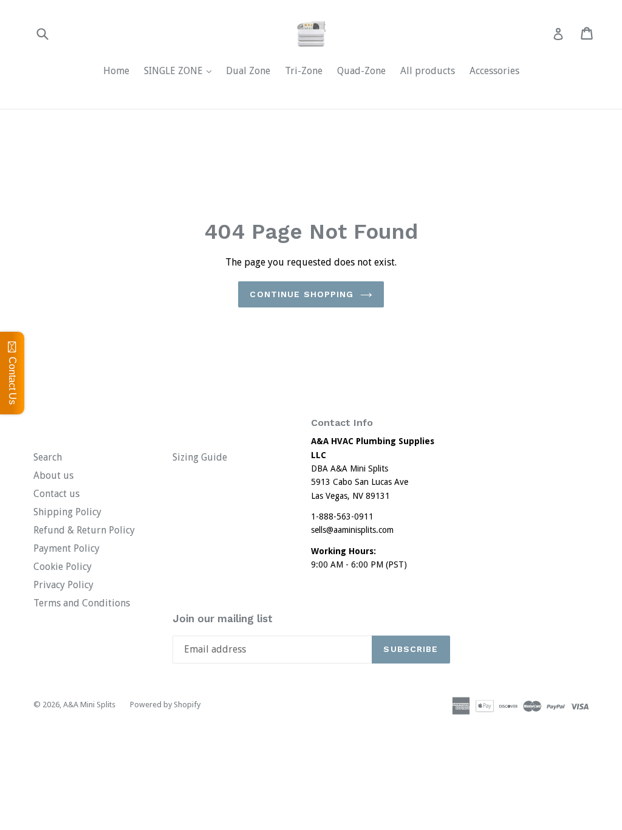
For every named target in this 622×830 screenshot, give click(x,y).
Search (47, 457)
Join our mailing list (223, 618)
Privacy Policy (63, 585)
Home (116, 71)
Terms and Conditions (81, 603)
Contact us (56, 493)
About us (53, 475)
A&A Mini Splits (89, 704)
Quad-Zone (361, 71)
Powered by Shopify (165, 704)
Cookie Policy (62, 566)
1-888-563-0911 (342, 516)
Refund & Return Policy (84, 530)
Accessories (494, 71)
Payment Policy (66, 548)
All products (427, 71)
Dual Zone (248, 71)
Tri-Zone (304, 71)
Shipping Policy (67, 512)
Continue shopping (302, 294)
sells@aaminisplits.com (352, 530)
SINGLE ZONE (180, 70)
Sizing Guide (200, 457)
